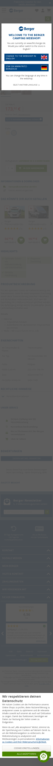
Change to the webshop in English (21, 57)
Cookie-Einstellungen (26, 748)
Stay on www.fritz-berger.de (16, 67)
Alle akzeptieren (26, 754)
